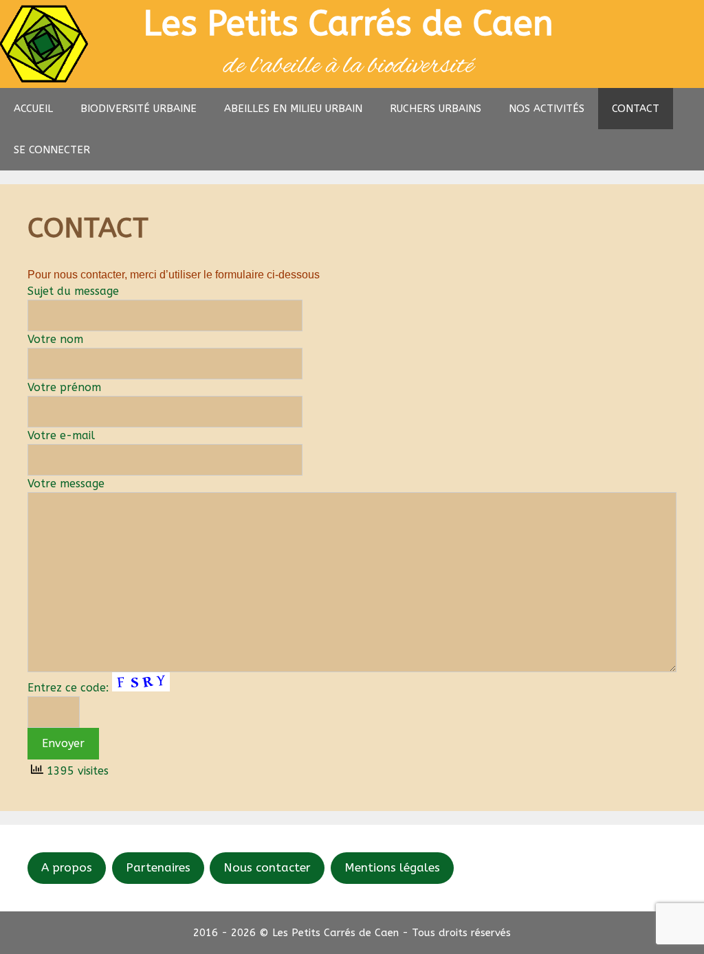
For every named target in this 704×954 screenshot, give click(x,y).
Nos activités (546, 108)
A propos (66, 867)
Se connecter (52, 150)
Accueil (33, 108)
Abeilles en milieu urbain (293, 108)
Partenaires (158, 867)
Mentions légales (392, 867)
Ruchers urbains (435, 108)
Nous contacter (267, 867)
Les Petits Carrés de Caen (348, 23)
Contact (635, 108)
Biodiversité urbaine (138, 108)
